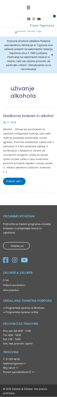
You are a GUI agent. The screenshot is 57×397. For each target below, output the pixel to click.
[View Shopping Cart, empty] (52, 19)
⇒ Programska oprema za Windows (24, 308)
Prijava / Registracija (42, 25)
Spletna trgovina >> (14, 363)
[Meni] (28, 7)
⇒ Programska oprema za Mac (21, 312)
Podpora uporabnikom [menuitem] (14, 285)
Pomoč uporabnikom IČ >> (18, 372)
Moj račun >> (10, 367)
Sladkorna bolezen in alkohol (28, 115)
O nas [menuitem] (6, 280)
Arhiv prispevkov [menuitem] (11, 290)
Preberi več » (14, 182)
